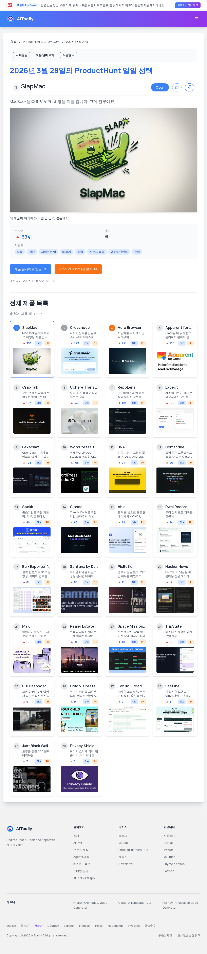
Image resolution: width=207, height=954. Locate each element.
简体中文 (150, 926)
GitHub (168, 843)
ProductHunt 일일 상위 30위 (41, 42)
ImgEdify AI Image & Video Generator (90, 905)
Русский (134, 926)
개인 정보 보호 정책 (188, 935)
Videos (123, 843)
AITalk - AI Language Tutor (135, 903)
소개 (76, 836)
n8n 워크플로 (81, 864)
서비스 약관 (164, 935)
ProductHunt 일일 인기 (133, 850)
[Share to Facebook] (189, 87)
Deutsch (53, 926)
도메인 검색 (80, 871)
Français (84, 926)
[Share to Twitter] (177, 87)
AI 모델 (77, 843)
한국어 (38, 926)
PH (47, 343)
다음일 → (69, 55)
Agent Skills (81, 857)
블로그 (122, 836)
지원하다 (169, 836)
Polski (99, 926)
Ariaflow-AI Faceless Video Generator (180, 905)
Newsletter (125, 864)
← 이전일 (21, 55)
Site (39, 343)
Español (69, 926)
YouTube (169, 857)
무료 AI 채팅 (80, 850)
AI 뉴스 (122, 857)
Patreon (169, 871)
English (11, 926)
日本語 (25, 926)
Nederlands (116, 926)
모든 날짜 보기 (45, 55)
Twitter (168, 850)
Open (160, 87)
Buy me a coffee (174, 864)
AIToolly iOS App (84, 878)
